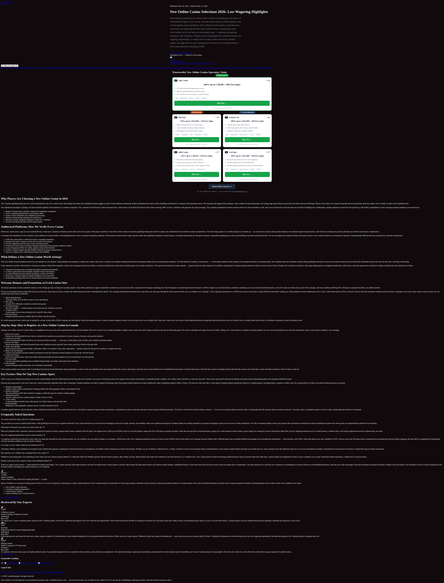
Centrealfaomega (7, 2)
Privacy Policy (6, 572)
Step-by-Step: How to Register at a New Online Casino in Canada (191, 68)
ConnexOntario (11, 563)
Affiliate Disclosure (29, 572)
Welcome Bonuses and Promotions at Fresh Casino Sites (145, 68)
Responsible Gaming (55, 572)
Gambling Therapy (46, 563)
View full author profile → (10, 497)
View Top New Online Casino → (182, 53)
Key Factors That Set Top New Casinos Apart (233, 68)
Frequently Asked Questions (262, 68)
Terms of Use (17, 572)
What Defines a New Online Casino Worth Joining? (104, 68)
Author (3, 4)
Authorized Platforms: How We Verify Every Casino (64, 68)
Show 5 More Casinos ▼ (222, 186)
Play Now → (222, 103)
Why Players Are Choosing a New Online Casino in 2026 (22, 68)
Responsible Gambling (27, 563)
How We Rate (42, 572)
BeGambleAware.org (241, 191)
